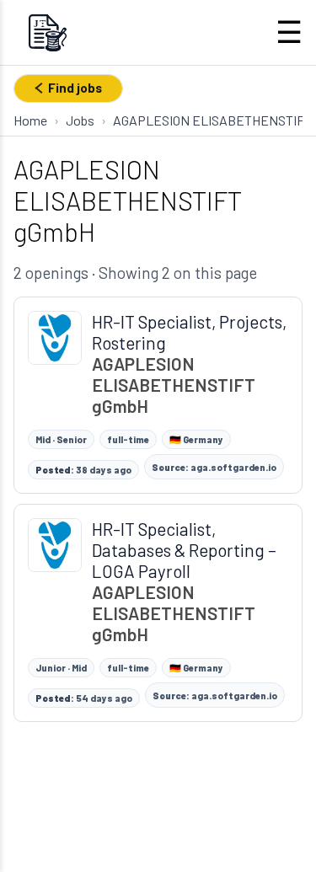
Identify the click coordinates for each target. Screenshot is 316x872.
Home (30, 120)
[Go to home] (47, 32)
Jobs (80, 120)
